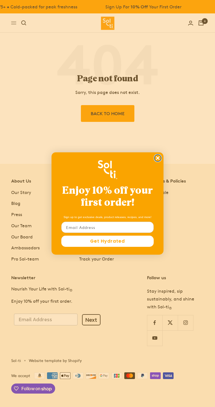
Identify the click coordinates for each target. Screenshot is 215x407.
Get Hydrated (107, 241)
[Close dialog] (157, 158)
